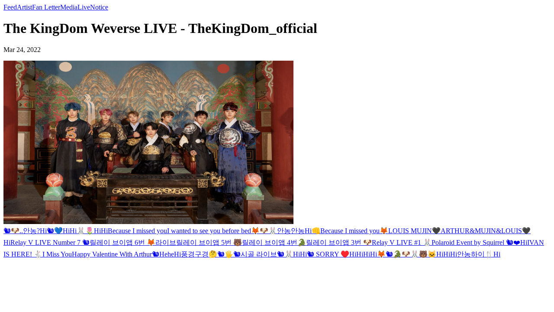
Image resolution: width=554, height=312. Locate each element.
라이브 (165, 242)
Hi (43, 230)
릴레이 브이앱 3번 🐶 (339, 242)
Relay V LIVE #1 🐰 (402, 242)
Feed (10, 7)
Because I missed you (137, 230)
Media (68, 7)
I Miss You (57, 254)
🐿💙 (55, 230)
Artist (24, 7)
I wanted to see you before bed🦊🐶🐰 (222, 230)
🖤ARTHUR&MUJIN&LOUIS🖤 (481, 230)
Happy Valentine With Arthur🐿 (115, 254)
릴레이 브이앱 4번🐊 (274, 242)
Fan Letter (46, 7)
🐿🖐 (225, 254)
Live (83, 7)
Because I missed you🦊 (354, 230)
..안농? (29, 230)
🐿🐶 (11, 230)
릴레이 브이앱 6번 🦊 (122, 242)
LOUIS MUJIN (410, 230)
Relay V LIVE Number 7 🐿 (50, 242)
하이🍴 (482, 254)
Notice (99, 7)
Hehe (166, 254)
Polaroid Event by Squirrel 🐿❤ (476, 242)
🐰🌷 (85, 230)
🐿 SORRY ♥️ (328, 254)
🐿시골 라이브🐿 (258, 254)
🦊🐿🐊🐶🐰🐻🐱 (406, 254)
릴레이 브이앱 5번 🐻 (209, 242)
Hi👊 (312, 230)
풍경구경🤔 (199, 254)
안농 (284, 230)
